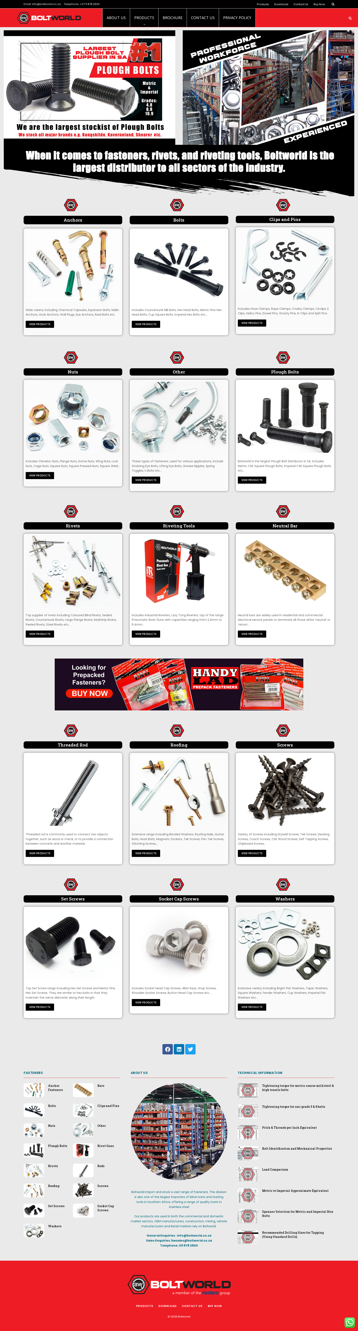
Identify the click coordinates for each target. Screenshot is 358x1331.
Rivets (53, 1166)
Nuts (51, 1126)
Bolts (52, 1106)
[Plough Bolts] (285, 417)
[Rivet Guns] (179, 571)
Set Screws (56, 1206)
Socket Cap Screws (105, 1208)
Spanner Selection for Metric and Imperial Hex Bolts (297, 1214)
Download (281, 4)
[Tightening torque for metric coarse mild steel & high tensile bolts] (248, 1090)
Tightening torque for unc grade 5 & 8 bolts (293, 1107)
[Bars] (285, 571)
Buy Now (319, 4)
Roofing (53, 1186)
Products (263, 4)
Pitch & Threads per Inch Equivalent (289, 1128)
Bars (100, 1086)
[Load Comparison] (248, 1174)
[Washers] (285, 944)
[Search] (332, 4)
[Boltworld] (49, 18)
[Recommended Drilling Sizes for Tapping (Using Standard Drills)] (248, 1237)
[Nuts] (73, 417)
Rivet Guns (105, 1146)
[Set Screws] (73, 944)
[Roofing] (179, 790)
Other (101, 1126)
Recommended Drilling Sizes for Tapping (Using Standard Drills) (293, 1235)
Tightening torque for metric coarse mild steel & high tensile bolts (298, 1088)
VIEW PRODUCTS (40, 324)
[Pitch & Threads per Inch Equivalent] (248, 1132)
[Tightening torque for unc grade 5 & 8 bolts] (248, 1111)
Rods (100, 1166)
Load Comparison (275, 1169)
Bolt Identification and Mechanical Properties (297, 1148)
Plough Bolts (57, 1146)
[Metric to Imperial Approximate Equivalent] (248, 1195)
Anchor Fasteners (55, 1088)
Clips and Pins (108, 1106)
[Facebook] (167, 1049)
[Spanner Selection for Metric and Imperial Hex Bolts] (248, 1216)
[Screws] (285, 790)
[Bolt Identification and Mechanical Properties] (248, 1153)
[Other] (179, 417)
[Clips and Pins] (285, 264)
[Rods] (73, 790)
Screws (102, 1186)
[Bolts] (179, 266)
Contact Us (301, 4)
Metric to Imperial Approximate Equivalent (295, 1191)
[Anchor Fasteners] (73, 266)
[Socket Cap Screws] (179, 944)
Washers (54, 1226)
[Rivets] (73, 571)
